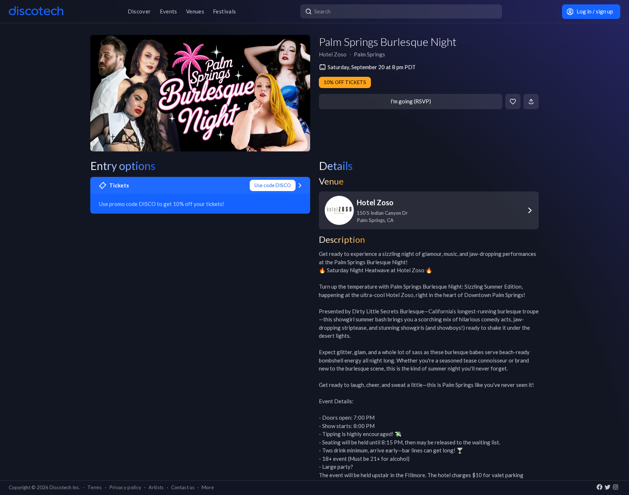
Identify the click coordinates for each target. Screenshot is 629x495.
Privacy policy (125, 487)
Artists (156, 487)
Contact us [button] (182, 487)
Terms (94, 487)
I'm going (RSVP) (411, 101)
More (208, 487)
